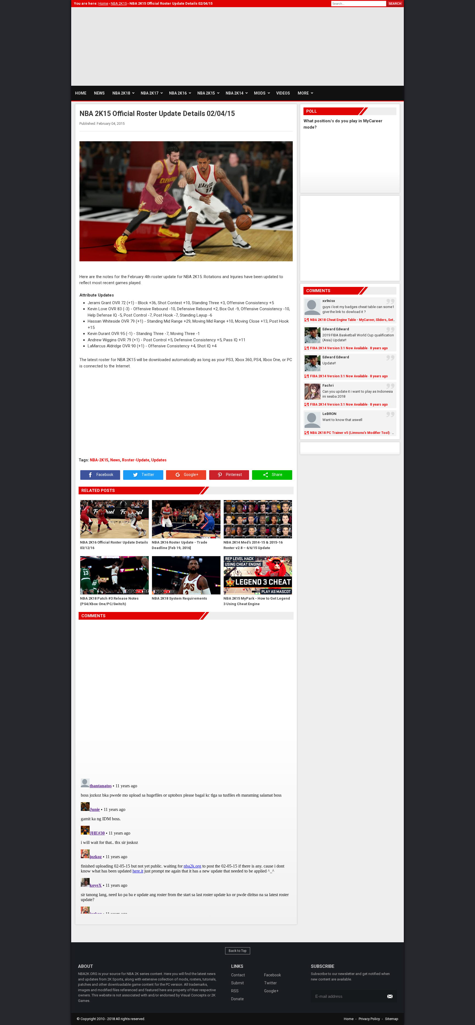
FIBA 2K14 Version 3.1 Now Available (339, 348)
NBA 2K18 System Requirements (179, 598)
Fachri (328, 385)
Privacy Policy (369, 1019)
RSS (235, 991)
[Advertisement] (171, 45)
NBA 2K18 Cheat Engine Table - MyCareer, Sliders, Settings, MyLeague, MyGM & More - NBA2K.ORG (387, 320)
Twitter (147, 474)
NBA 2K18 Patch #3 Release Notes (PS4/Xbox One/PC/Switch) (109, 601)
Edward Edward (335, 329)
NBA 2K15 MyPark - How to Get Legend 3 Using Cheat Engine (256, 601)
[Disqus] (186, 697)
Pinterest (233, 474)
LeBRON (329, 414)
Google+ (190, 474)
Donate (237, 999)
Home (349, 1019)
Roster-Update (135, 460)
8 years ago (379, 348)
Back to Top (238, 951)
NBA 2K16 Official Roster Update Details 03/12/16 (114, 545)
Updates (159, 460)
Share (276, 474)
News (115, 460)
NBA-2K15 (99, 460)
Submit (237, 983)
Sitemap (391, 1019)
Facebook (104, 474)
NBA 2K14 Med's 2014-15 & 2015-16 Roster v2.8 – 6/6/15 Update (253, 545)
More (303, 93)
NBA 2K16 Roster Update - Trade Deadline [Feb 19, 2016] (179, 545)
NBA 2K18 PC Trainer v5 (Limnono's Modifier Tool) (350, 433)
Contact (238, 975)
